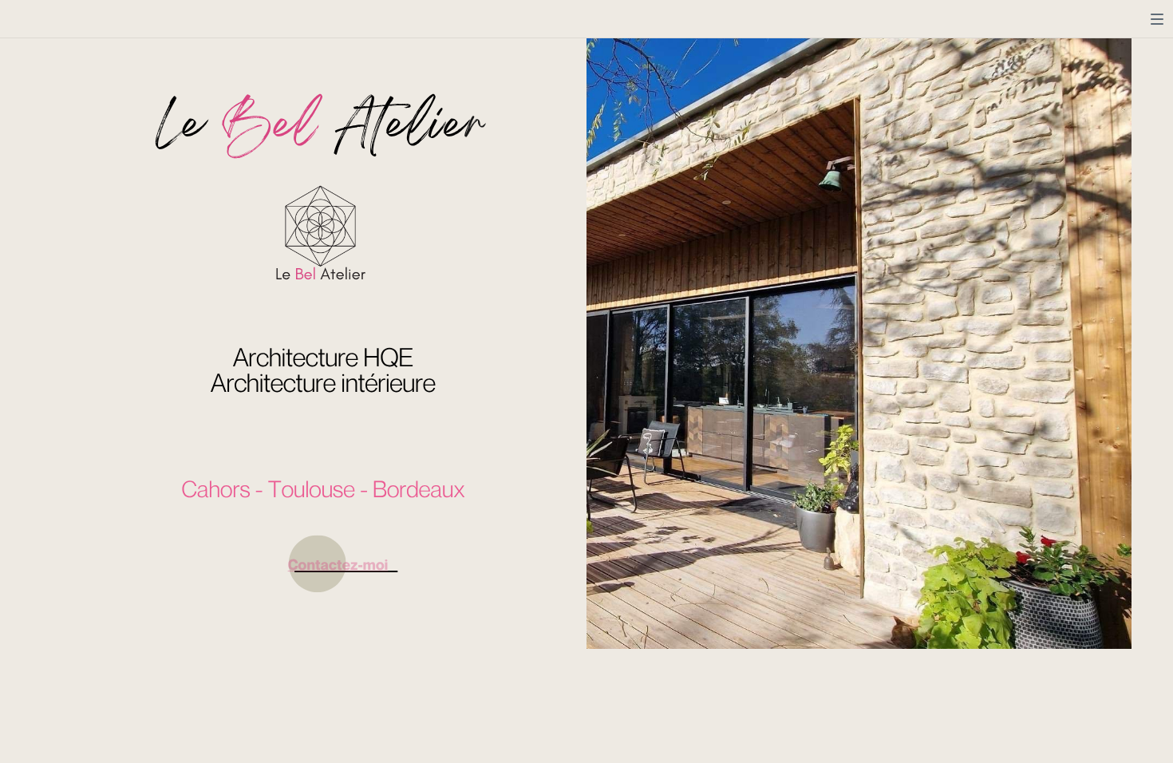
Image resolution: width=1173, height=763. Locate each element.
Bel (269, 128)
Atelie (401, 128)
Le (180, 128)
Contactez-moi (338, 564)
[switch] (1157, 19)
